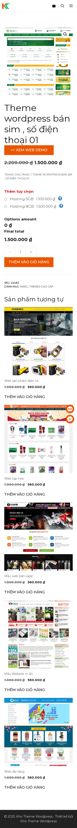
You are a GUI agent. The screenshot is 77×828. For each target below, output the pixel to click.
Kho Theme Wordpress (38, 821)
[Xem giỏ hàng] (54, 6)
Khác (26, 174)
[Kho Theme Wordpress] (6, 6)
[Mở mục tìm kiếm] (62, 6)
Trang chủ (12, 174)
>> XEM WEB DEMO (29, 150)
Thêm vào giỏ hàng (29, 262)
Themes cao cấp (41, 286)
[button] (65, 34)
